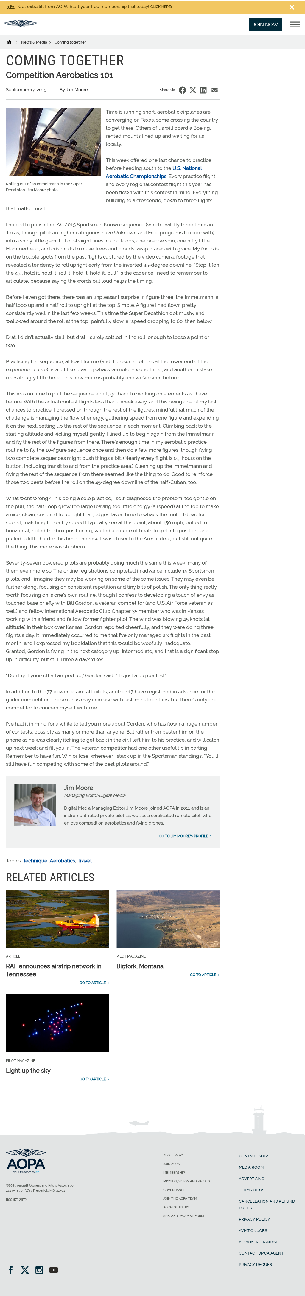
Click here (160, 7)
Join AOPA (171, 1164)
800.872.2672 (16, 1200)
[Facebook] (12, 1270)
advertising (251, 1178)
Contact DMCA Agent (261, 1253)
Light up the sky (28, 1070)
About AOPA (173, 1155)
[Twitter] (27, 1270)
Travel (84, 861)
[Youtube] (53, 1270)
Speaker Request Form (183, 1216)
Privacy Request (256, 1264)
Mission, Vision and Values (186, 1181)
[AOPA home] (20, 25)
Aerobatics (62, 861)
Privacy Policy (254, 1219)
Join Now (265, 24)
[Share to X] (193, 90)
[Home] (13, 42)
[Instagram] (41, 1270)
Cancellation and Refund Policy (267, 1204)
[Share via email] (214, 90)
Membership (174, 1173)
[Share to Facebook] (182, 90)
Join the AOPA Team (180, 1199)
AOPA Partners (176, 1207)
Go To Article (93, 983)
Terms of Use (253, 1190)
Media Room (251, 1167)
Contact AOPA (254, 1156)
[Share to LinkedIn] (203, 90)
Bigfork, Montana (140, 966)
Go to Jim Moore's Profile (183, 836)
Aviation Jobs (253, 1230)
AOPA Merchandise (258, 1242)
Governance (174, 1190)
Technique (35, 861)
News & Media (34, 42)
